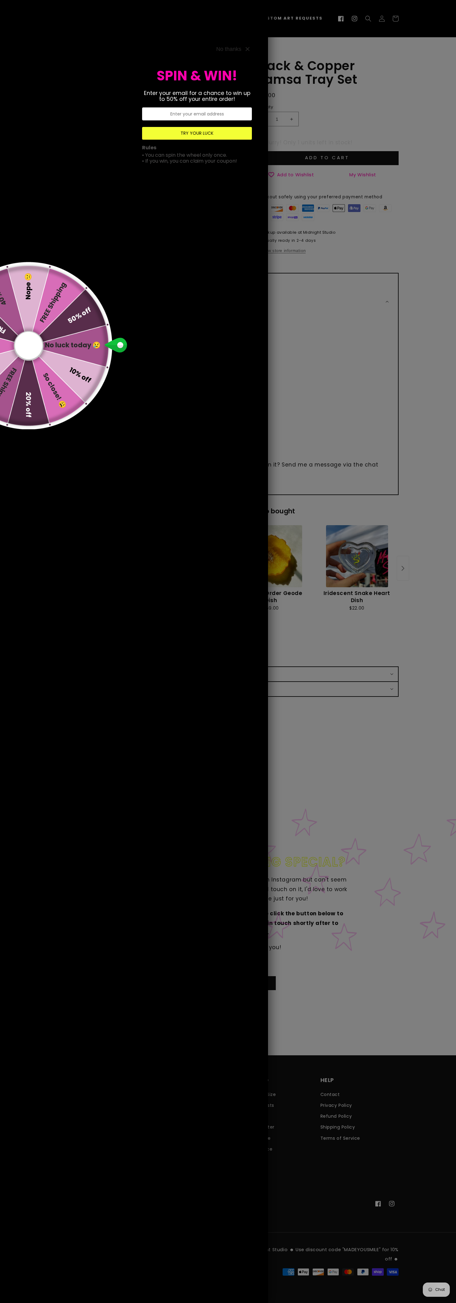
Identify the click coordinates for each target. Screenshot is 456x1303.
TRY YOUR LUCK (197, 133)
